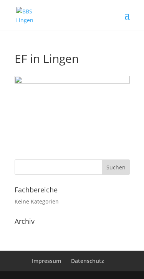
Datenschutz (87, 260)
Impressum (46, 260)
